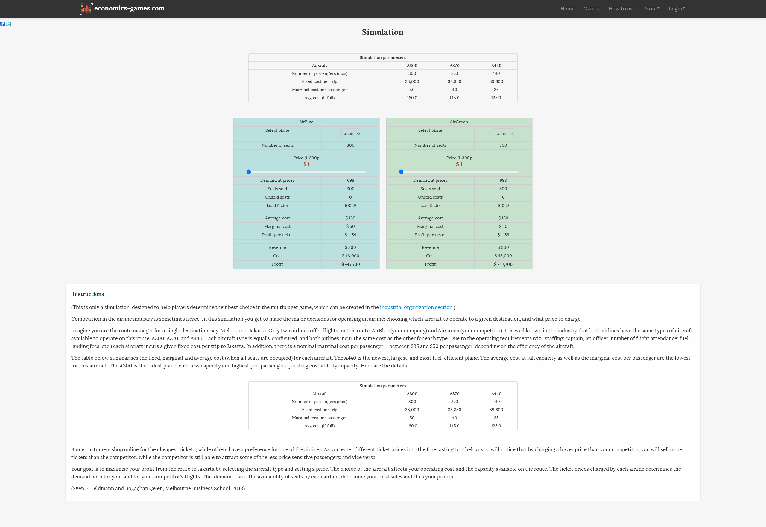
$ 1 (306, 164)
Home (567, 9)
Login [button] (675, 9)
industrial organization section (416, 307)
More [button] (650, 9)
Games (591, 9)
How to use (622, 9)
